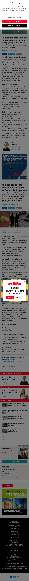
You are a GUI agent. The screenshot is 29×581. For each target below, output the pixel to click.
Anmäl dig (10, 297)
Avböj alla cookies (14, 25)
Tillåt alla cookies (14, 21)
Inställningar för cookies (14, 17)
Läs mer (15, 12)
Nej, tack (19, 297)
